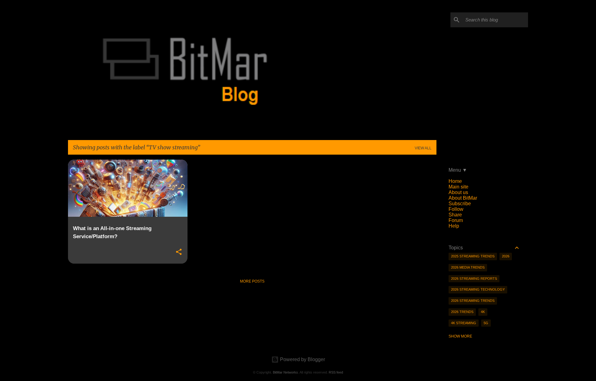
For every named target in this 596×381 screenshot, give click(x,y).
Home (455, 181)
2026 (505, 256)
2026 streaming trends (472, 300)
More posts (252, 281)
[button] (179, 252)
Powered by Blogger (302, 359)
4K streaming (463, 323)
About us (458, 192)
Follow (456, 209)
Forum (456, 220)
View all (423, 148)
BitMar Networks (285, 372)
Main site (458, 186)
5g (486, 323)
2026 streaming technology (478, 289)
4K (483, 312)
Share (455, 214)
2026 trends (462, 312)
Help (454, 226)
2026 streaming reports (474, 278)
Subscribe (460, 203)
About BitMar (463, 198)
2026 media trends (468, 267)
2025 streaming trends (472, 256)
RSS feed (336, 372)
